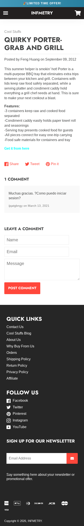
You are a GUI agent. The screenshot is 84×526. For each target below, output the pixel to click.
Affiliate (12, 378)
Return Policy (16, 365)
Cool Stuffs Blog (18, 333)
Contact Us (14, 327)
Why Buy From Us (20, 346)
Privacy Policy (17, 372)
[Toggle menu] (5, 13)
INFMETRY (42, 13)
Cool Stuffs (12, 31)
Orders (11, 352)
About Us (13, 340)
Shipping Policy (18, 359)
